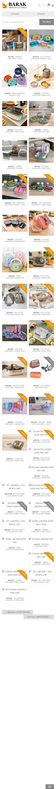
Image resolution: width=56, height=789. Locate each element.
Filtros (46, 22)
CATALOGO (15, 13)
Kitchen (6, 22)
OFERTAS (41, 13)
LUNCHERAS (17, 22)
